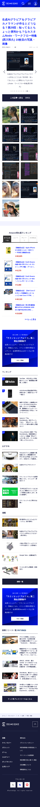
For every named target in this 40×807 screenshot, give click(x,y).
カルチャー (6, 757)
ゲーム (4, 752)
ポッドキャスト (7, 762)
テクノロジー (6, 743)
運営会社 (23, 738)
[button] (4, 71)
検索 (23, 3)
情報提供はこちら (25, 769)
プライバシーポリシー (27, 743)
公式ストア (6, 766)
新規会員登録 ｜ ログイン (35, 3)
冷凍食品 (33, 238)
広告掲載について (25, 765)
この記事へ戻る (20, 98)
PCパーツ (24, 239)
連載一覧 (20, 582)
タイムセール (7, 239)
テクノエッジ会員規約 (27, 755)
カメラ (15, 238)
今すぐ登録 (20, 360)
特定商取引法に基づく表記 (28, 760)
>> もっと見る (30, 319)
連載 (3, 738)
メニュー (29, 3)
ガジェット (6, 747)
